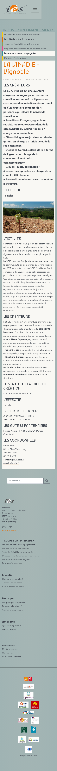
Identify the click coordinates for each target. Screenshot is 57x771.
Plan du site (7, 653)
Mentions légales (10, 649)
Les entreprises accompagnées (20, 53)
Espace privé (9, 531)
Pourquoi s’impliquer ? (12, 606)
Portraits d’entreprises (15, 58)
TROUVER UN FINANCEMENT (27, 30)
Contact (7, 527)
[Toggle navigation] (35, 10)
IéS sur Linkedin (9, 630)
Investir (7, 575)
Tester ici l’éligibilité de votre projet (21, 44)
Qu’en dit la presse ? (11, 626)
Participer (8, 598)
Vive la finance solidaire (13, 587)
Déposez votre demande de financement (25, 49)
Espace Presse (8, 646)
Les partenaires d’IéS (28, 755)
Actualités (8, 621)
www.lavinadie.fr (11, 463)
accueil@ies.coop (9, 522)
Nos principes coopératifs (13, 602)
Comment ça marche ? (12, 579)
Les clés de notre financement (19, 39)
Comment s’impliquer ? (12, 610)
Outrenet (17, 657)
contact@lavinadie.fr (13, 460)
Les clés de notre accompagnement (22, 35)
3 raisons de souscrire (12, 583)
